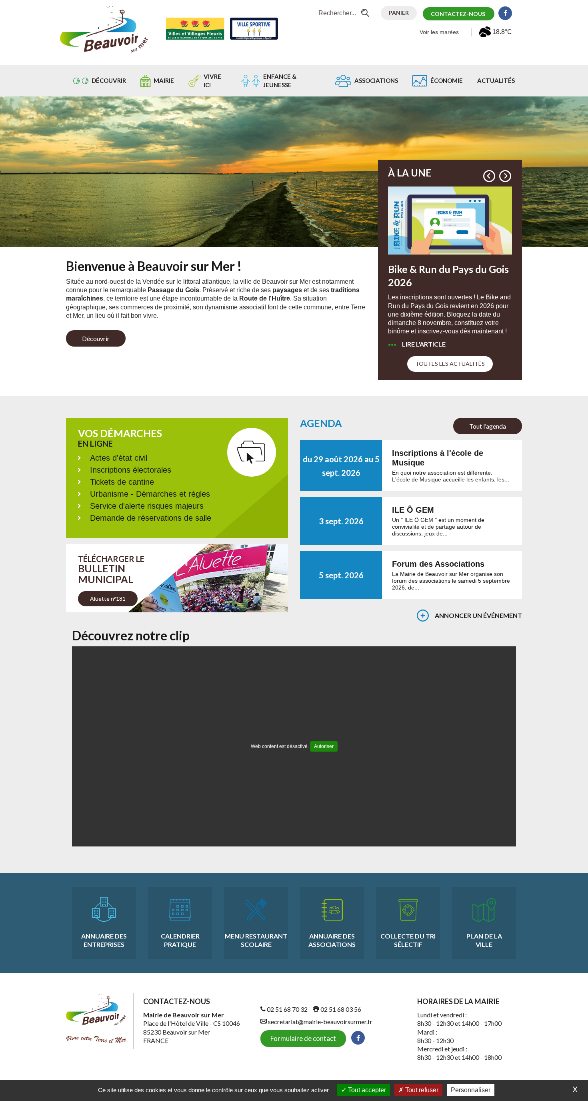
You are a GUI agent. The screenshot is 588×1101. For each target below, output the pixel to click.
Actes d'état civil (118, 457)
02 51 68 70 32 (287, 1009)
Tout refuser (421, 1090)
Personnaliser (470, 1090)
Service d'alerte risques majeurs (147, 505)
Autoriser (324, 746)
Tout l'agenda (487, 426)
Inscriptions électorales (130, 469)
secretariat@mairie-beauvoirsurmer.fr (319, 1021)
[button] (489, 176)
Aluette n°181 (108, 598)
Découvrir (96, 338)
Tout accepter (366, 1090)
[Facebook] (505, 13)
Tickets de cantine (122, 481)
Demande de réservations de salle (150, 517)
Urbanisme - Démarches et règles (150, 493)
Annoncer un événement (478, 615)
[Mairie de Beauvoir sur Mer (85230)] (104, 28)
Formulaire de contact (303, 1038)
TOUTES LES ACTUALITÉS (450, 363)
